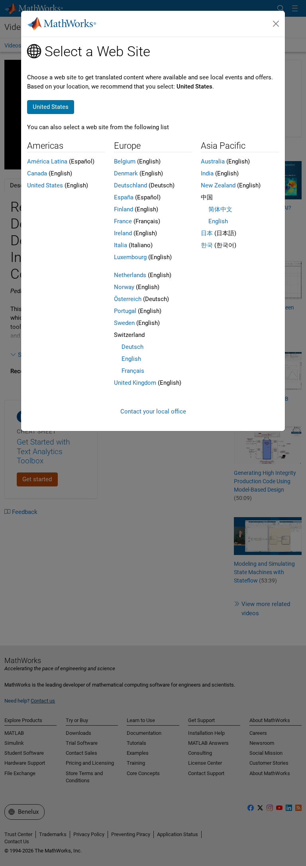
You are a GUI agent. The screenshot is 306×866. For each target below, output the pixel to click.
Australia (213, 161)
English (131, 358)
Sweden (124, 323)
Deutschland (130, 185)
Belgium (124, 161)
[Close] (276, 24)
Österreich (127, 299)
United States (45, 185)
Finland (123, 209)
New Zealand (218, 185)
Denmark (126, 173)
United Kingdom (135, 382)
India (207, 173)
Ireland (123, 233)
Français (133, 370)
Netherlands (130, 275)
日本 (207, 233)
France (123, 221)
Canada (37, 173)
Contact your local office (153, 411)
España (123, 197)
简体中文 (220, 209)
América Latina (47, 161)
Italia (120, 245)
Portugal (125, 311)
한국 (207, 245)
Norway (124, 287)
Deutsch (132, 346)
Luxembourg (130, 257)
